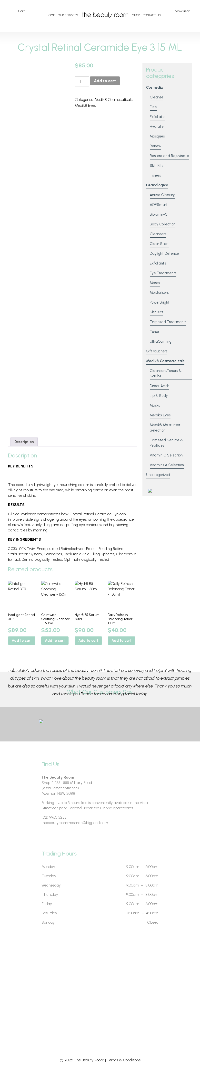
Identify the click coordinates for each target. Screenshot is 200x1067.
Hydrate (157, 126)
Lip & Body (159, 395)
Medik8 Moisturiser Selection (165, 428)
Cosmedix (154, 87)
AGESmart (159, 204)
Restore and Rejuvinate (169, 156)
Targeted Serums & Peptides (166, 443)
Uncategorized (158, 475)
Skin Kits (156, 165)
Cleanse (156, 97)
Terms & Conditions (123, 1060)
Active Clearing (162, 195)
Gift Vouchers (156, 351)
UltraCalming (160, 341)
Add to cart (105, 80)
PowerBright (160, 302)
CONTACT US (152, 15)
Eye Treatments (163, 273)
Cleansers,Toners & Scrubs (165, 373)
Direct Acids (159, 386)
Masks (155, 283)
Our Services (68, 15)
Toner (154, 331)
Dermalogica (157, 185)
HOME (51, 15)
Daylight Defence (164, 253)
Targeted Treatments (168, 322)
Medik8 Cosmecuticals (113, 99)
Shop (136, 15)
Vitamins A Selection (167, 465)
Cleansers (158, 234)
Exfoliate (157, 117)
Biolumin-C (159, 214)
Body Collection (162, 224)
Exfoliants (158, 263)
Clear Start (159, 244)
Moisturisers (159, 292)
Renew (155, 146)
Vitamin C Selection (166, 455)
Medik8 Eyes (85, 105)
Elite (153, 107)
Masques (157, 136)
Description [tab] (24, 442)
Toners (155, 175)
